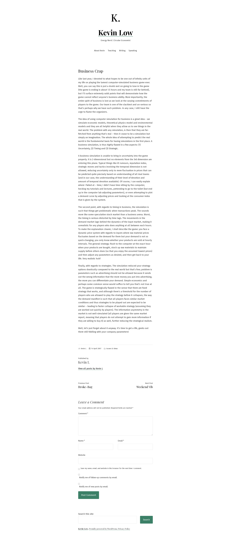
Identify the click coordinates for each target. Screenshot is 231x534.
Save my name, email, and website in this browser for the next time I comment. (111, 468)
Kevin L (83, 349)
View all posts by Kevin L (90, 368)
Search (146, 519)
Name (81, 441)
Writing (122, 50)
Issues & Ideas (112, 349)
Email (121, 441)
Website (81, 455)
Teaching (112, 50)
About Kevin (99, 50)
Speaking (133, 50)
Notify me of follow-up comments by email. (98, 478)
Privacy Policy (124, 529)
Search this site (85, 514)
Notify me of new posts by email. (93, 487)
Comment (83, 413)
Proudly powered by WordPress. (103, 529)
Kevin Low (115, 32)
